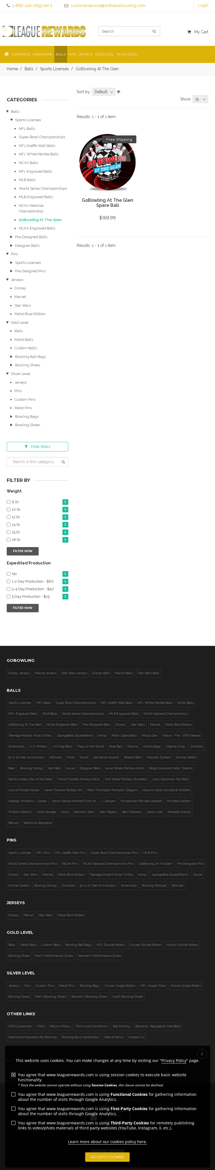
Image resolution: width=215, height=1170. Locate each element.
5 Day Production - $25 (39, 597)
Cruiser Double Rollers (146, 945)
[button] (6, 54)
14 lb (39, 525)
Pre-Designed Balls (31, 237)
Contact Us (136, 1037)
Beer (11, 768)
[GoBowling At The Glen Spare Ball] (107, 164)
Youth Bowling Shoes (127, 996)
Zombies (196, 746)
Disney (20, 288)
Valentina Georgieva (38, 823)
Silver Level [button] (127, 54)
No (39, 574)
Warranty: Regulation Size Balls (157, 1026)
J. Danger (108, 801)
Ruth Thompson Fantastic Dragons (112, 790)
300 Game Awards (106, 757)
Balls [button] (61, 54)
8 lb (39, 502)
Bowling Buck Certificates (80, 1037)
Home (12, 69)
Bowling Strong (31, 768)
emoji (102, 735)
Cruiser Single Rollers (120, 986)
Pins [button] (72, 54)
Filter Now (22, 551)
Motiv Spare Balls (124, 735)
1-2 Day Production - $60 (39, 581)
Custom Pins (25, 399)
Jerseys (17, 280)
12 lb (39, 517)
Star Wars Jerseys (74, 673)
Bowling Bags (26, 416)
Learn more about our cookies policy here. (107, 1141)
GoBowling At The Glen (40, 220)
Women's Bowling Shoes (89, 996)
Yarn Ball (54, 768)
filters (40, 446)
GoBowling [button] (43, 54)
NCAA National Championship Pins (108, 864)
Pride (70, 757)
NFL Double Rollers (111, 945)
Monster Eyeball (158, 757)
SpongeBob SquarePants (75, 735)
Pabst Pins (23, 408)
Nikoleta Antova (179, 812)
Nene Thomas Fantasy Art (63, 790)
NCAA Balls (28, 163)
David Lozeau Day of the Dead (30, 779)
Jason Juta (154, 812)
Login (203, 5)
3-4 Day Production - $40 (39, 589)
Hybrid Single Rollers (186, 986)
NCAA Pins (70, 864)
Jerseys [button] (85, 54)
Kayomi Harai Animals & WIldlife (166, 790)
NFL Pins (43, 853)
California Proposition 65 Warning (32, 1037)
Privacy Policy (174, 1060)
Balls (29, 69)
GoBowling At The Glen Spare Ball (107, 203)
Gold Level (20, 322)
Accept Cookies (107, 1157)
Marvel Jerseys (45, 673)
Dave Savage (46, 812)
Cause (70, 768)
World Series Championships (43, 188)
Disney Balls (101, 673)
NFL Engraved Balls (35, 171)
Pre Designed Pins (30, 271)
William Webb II (20, 812)
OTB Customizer (20, 1026)
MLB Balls (27, 180)
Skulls (84, 757)
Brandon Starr (84, 812)
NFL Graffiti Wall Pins (70, 853)
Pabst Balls (24, 339)
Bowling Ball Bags (30, 357)
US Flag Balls (62, 746)
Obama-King (175, 746)
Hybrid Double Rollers (182, 945)
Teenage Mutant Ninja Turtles (30, 735)
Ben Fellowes (131, 812)
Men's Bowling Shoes (50, 996)
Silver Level (20, 374)
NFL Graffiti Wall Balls (37, 146)
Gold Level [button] (104, 54)
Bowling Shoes (27, 365)
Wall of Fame (113, 1037)
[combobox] (104, 92)
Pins (14, 254)
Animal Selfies (186, 757)
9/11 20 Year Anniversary (98, 885)
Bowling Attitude (154, 885)
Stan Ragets (108, 812)
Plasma (132, 746)
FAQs (41, 1026)
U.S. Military (38, 746)
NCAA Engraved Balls (37, 228)
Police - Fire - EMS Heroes (181, 735)
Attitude (55, 757)
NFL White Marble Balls (39, 154)
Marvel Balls (123, 673)
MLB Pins (150, 853)
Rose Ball (115, 746)
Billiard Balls (133, 757)
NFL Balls (27, 128)
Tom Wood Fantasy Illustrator (126, 779)
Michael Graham (179, 801)
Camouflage (152, 746)
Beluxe (13, 823)
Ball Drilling (121, 1026)
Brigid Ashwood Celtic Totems (170, 768)
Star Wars (23, 305)
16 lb (39, 540)
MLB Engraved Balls (36, 197)
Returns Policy (60, 1026)
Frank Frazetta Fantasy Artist (78, 779)
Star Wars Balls (148, 673)
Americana (16, 746)
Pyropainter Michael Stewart (141, 801)
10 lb (39, 510)
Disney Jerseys (19, 673)
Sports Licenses (54, 69)
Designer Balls (27, 245)
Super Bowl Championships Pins (114, 853)
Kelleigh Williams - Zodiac (27, 801)
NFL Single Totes (153, 986)
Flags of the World (90, 746)
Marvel (20, 297)
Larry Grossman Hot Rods (170, 779)
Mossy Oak (149, 735)
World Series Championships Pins (32, 864)
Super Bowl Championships (42, 137)
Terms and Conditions (92, 1026)
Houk (65, 812)
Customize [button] (21, 54)
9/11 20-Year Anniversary (26, 757)
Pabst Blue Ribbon (30, 314)
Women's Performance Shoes (99, 956)
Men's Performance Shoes (54, 956)
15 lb (39, 532)
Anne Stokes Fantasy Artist (125, 768)
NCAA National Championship (165, 714)
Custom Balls (26, 348)
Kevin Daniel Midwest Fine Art (74, 801)
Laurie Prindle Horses (23, 790)
